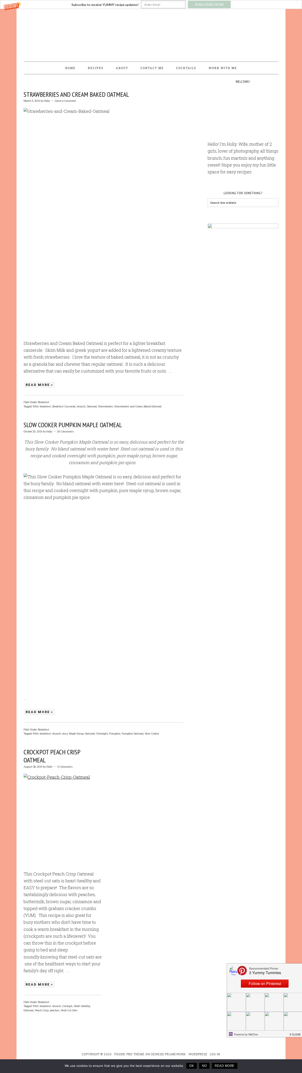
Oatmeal (92, 406)
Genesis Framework (168, 1054)
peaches (54, 1010)
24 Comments (65, 431)
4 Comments (65, 766)
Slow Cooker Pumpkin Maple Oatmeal (73, 424)
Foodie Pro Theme (129, 1054)
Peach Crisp (42, 1010)
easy (64, 733)
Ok (191, 1066)
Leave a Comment (65, 100)
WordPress (198, 1054)
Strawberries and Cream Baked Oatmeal (76, 94)
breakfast (45, 406)
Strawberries (105, 406)
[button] (151, 4)
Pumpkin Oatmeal (132, 733)
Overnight (102, 733)
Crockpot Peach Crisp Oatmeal (52, 756)
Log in (215, 1054)
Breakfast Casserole (64, 406)
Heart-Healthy (82, 1006)
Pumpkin (114, 733)
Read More (225, 1066)
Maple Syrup (76, 733)
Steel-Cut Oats (69, 1010)
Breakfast (43, 402)
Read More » (39, 385)
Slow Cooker (152, 733)
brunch (81, 406)
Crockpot (67, 1006)
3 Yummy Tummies (151, 33)
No (204, 1066)
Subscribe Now (209, 4)
